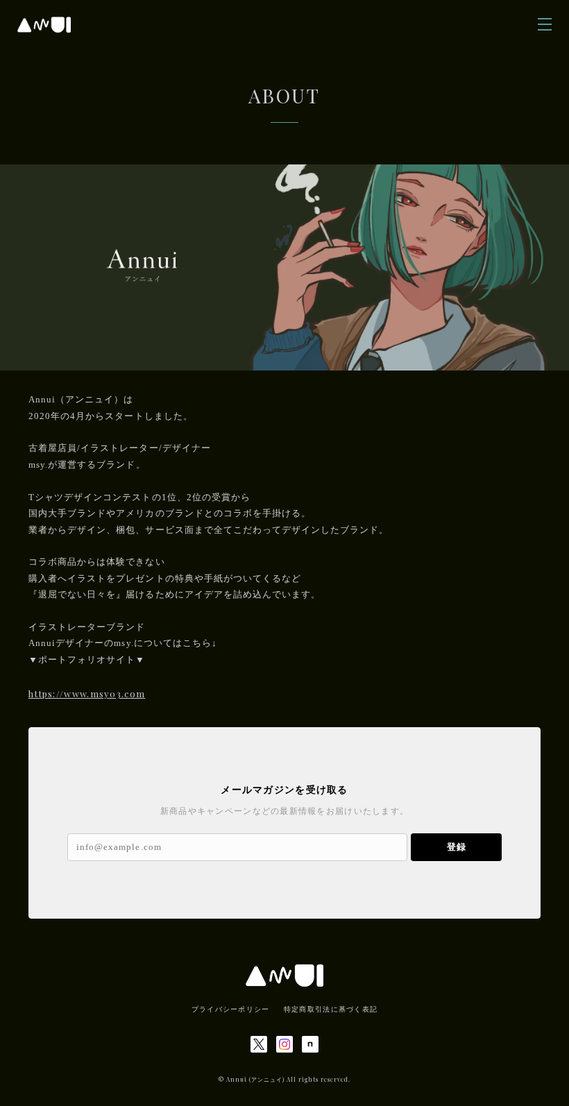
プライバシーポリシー (231, 1009)
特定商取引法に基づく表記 (330, 1009)
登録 (456, 847)
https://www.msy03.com (86, 693)
